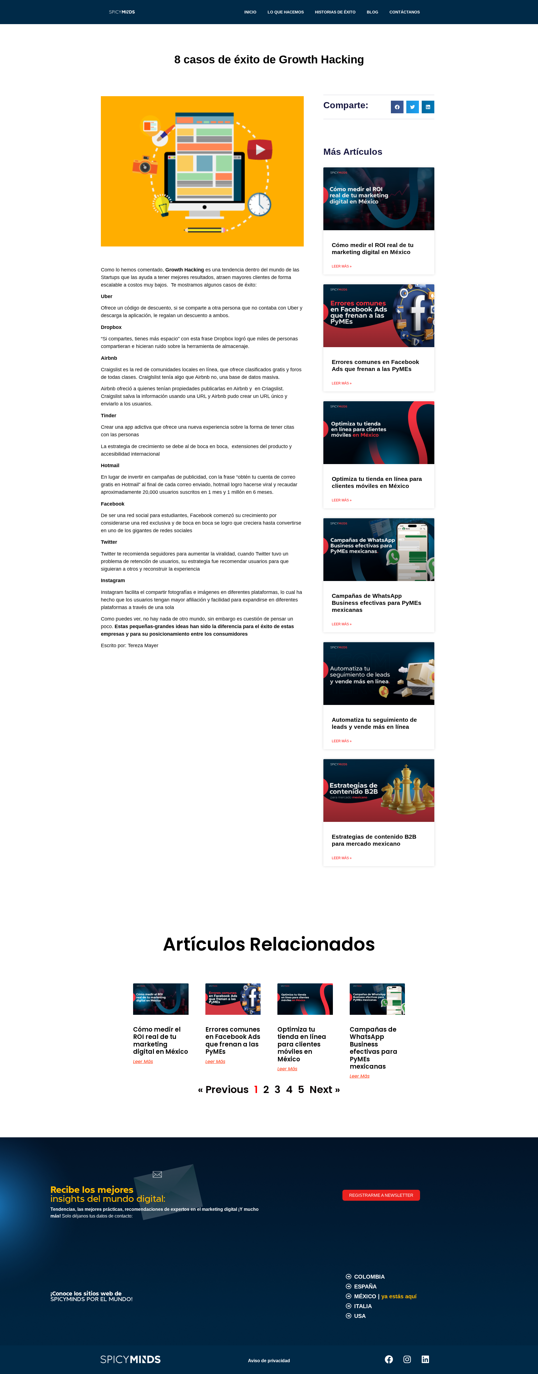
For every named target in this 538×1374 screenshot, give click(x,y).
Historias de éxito (335, 12)
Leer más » (342, 266)
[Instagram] (407, 1359)
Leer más (143, 1061)
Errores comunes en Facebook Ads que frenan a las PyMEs (232, 1040)
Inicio (250, 12)
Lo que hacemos (286, 12)
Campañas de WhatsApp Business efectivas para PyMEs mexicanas (376, 603)
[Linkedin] (425, 1359)
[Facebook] (389, 1359)
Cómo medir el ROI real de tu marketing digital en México (160, 1040)
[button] (397, 107)
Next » (325, 1089)
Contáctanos (404, 12)
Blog (372, 12)
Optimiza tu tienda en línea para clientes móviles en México (301, 1044)
